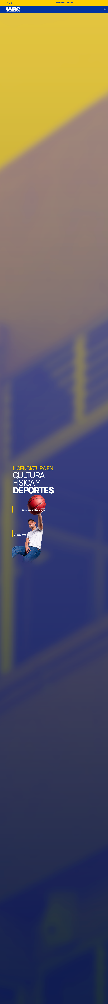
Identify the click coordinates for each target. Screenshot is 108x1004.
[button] (105, 9)
